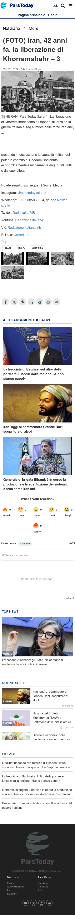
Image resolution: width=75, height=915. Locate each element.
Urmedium (21, 234)
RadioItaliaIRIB (23, 212)
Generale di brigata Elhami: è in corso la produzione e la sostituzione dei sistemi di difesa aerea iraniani (36, 484)
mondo (7, 654)
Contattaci (43, 886)
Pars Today (19, 5)
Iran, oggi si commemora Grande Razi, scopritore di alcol (33, 429)
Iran (8, 248)
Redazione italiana (29, 220)
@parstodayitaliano (32, 192)
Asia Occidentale (15, 886)
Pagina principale (31, 14)
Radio (53, 14)
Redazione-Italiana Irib (24, 227)
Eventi (7, 701)
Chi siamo (43, 883)
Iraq (21, 248)
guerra (37, 248)
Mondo (10, 883)
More (33, 28)
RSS (40, 890)
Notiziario (11, 28)
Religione (11, 893)
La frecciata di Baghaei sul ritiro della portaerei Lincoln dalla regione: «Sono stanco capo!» (33, 374)
